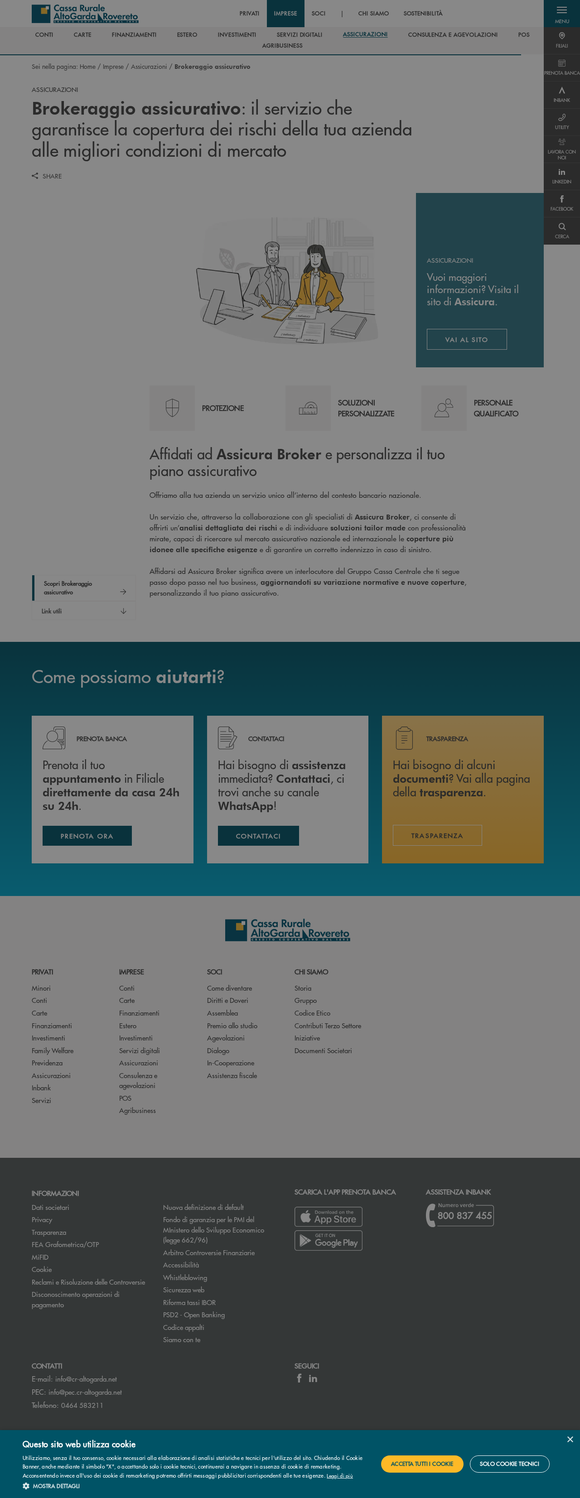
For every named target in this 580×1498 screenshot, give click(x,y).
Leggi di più (340, 1475)
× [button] (569, 1439)
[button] (195, 1485)
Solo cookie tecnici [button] (509, 1464)
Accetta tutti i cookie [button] (422, 1464)
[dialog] (290, 1464)
